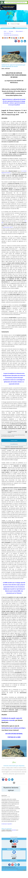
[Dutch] (14, 38)
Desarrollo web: (21, 870)
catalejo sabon (9, 767)
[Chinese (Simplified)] (16, 38)
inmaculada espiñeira (7, 769)
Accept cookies (14, 440)
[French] (7, 38)
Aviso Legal (21, 446)
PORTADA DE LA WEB (14, 737)
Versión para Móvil (14, 836)
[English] (5, 38)
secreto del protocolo (15, 771)
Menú (14, 27)
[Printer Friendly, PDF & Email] (14, 762)
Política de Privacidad (14, 446)
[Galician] (18, 38)
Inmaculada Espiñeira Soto (19, 769)
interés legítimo (6, 771)
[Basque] (20, 38)
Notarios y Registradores (14, 21)
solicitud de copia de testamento (16, 774)
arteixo (3, 767)
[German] (9, 38)
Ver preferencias (14, 444)
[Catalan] (23, 38)
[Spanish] (3, 38)
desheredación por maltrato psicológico (13, 728)
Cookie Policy (7, 446)
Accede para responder (7, 823)
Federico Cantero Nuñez (20, 767)
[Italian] (12, 38)
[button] (26, 432)
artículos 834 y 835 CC (8, 227)
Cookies (16, 868)
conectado (13, 830)
